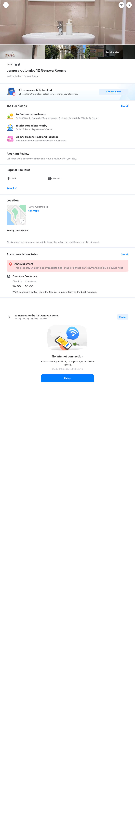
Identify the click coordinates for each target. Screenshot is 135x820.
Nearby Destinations (17, 230)
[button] (16, 215)
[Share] (129, 5)
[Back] (6, 5)
